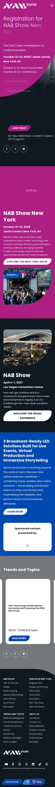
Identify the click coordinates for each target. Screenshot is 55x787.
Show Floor (8, 702)
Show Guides (10, 741)
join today (16, 128)
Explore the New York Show (27, 261)
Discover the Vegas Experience (27, 416)
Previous (6, 149)
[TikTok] (40, 764)
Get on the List (10, 683)
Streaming (8, 733)
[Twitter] (26, 764)
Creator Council (37, 730)
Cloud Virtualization (13, 722)
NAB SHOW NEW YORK (40, 679)
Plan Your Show (36, 706)
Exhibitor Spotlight (12, 737)
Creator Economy (12, 726)
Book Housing (10, 690)
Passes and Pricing (38, 686)
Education (8, 706)
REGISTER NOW (12, 782)
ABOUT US (34, 714)
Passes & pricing (19, 88)
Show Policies (36, 737)
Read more (20, 639)
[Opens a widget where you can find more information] (37, 782)
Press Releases (36, 726)
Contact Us (35, 722)
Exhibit (6, 686)
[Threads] (46, 764)
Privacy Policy (35, 733)
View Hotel (34, 690)
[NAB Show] (24, 6)
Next (17, 149)
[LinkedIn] (33, 764)
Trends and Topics (27, 630)
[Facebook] (13, 764)
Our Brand (34, 718)
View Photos (9, 698)
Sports (12, 630)
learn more (15, 511)
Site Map (33, 741)
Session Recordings (13, 694)
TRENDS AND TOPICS (13, 714)
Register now (17, 78)
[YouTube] (6, 764)
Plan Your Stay (36, 702)
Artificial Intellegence (13, 718)
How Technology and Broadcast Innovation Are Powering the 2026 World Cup (26, 608)
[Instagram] (19, 764)
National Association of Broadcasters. (20, 768)
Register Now (35, 683)
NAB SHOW (8, 679)
